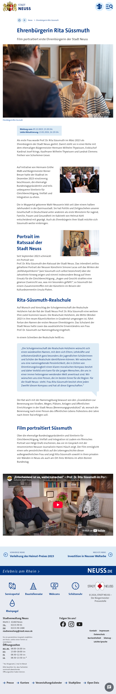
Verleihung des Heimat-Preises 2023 (32, 556)
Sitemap (107, 638)
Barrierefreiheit (94, 638)
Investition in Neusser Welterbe (87, 556)
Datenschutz (99, 634)
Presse (10, 682)
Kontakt (93, 630)
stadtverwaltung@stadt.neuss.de (17, 631)
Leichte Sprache (100, 641)
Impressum (104, 630)
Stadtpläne (74, 682)
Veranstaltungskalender (49, 682)
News (30, 20)
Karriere (24, 682)
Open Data (93, 682)
